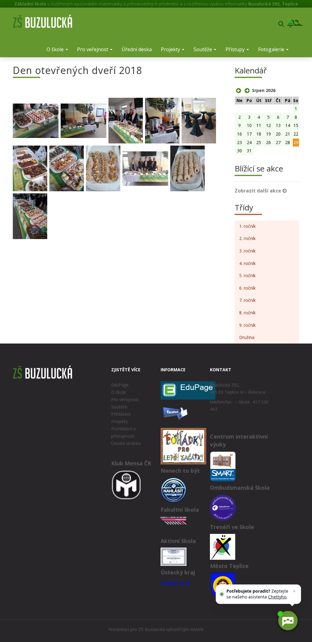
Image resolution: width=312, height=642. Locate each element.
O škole (56, 49)
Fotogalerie (271, 49)
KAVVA (197, 629)
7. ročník (247, 300)
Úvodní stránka (126, 443)
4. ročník (247, 263)
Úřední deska (137, 49)
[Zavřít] (294, 591)
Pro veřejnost (93, 49)
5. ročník (247, 275)
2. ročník (247, 238)
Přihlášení (120, 414)
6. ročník (247, 288)
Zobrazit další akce (258, 190)
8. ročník (247, 313)
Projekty (171, 49)
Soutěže (203, 49)
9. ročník (247, 325)
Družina (246, 337)
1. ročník (247, 226)
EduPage (120, 385)
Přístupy (235, 49)
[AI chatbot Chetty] (287, 620)
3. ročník (247, 251)
